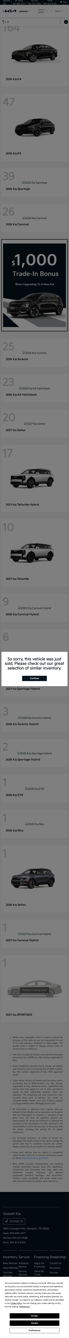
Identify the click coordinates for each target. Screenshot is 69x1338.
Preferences (34, 1330)
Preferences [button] (24, 1307)
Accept (34, 1316)
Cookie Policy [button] (16, 1303)
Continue (34, 678)
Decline (34, 1323)
